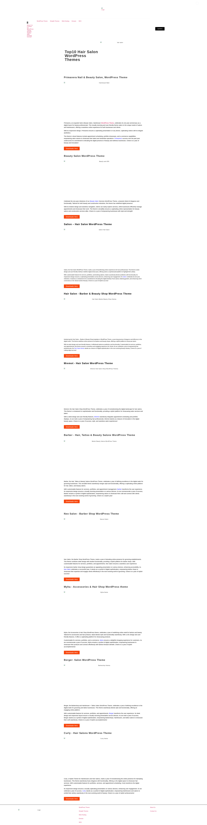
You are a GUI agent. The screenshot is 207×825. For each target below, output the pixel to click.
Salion (124, 276)
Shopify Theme (29, 32)
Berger (111, 713)
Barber (119, 489)
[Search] (202, 10)
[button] (197, 3)
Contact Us (29, 27)
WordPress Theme (30, 29)
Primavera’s (118, 138)
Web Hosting (29, 35)
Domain (29, 36)
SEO (80, 21)
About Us (30, 25)
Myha (101, 640)
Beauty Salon (94, 201)
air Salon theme (79, 348)
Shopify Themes (54, 21)
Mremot (96, 417)
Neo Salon (67, 569)
